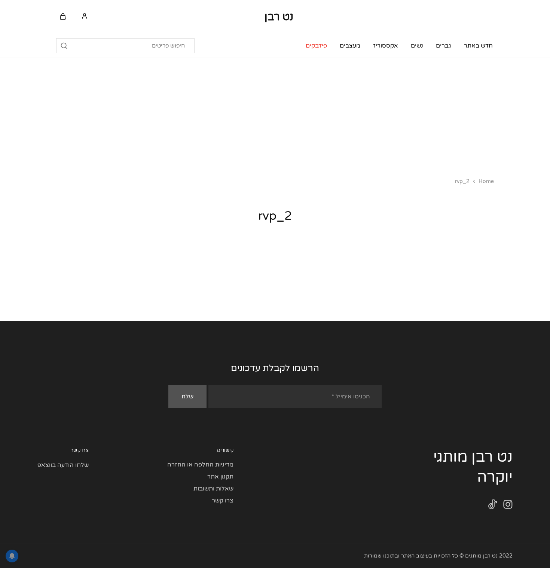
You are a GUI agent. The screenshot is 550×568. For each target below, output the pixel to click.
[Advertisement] (275, 114)
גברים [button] (443, 45)
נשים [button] (417, 45)
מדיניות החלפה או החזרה (200, 464)
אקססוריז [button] (385, 45)
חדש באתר (478, 45)
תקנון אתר (220, 476)
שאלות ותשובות (213, 488)
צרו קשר (222, 500)
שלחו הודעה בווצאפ (63, 465)
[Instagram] (508, 506)
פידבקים (316, 45)
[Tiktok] (492, 506)
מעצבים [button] (350, 45)
